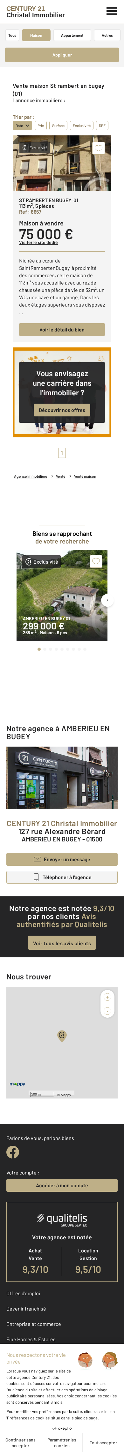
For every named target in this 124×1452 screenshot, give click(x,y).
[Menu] (112, 10)
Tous (12, 35)
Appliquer (62, 54)
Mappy (66, 1094)
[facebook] (12, 1152)
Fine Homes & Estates (31, 1339)
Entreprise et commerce (33, 1324)
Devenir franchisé (26, 1308)
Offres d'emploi (23, 1293)
